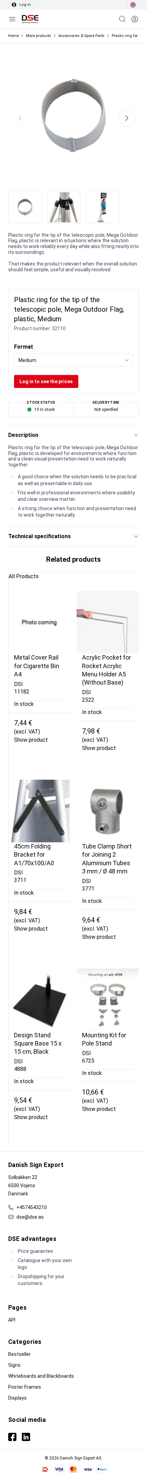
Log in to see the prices (46, 381)
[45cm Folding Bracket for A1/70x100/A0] (40, 811)
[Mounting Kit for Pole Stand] (108, 1000)
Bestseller (19, 1354)
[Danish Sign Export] (30, 19)
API (11, 1320)
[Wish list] (135, 19)
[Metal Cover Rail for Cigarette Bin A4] (40, 622)
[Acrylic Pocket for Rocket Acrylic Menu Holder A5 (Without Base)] (108, 622)
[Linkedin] (26, 1437)
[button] (126, 118)
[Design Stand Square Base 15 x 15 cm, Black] (40, 1000)
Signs (14, 1365)
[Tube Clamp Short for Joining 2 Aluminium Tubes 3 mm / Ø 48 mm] (108, 811)
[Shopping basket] (122, 19)
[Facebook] (12, 1437)
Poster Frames (24, 1387)
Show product (31, 740)
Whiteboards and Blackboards (41, 1376)
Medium (27, 360)
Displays (17, 1398)
